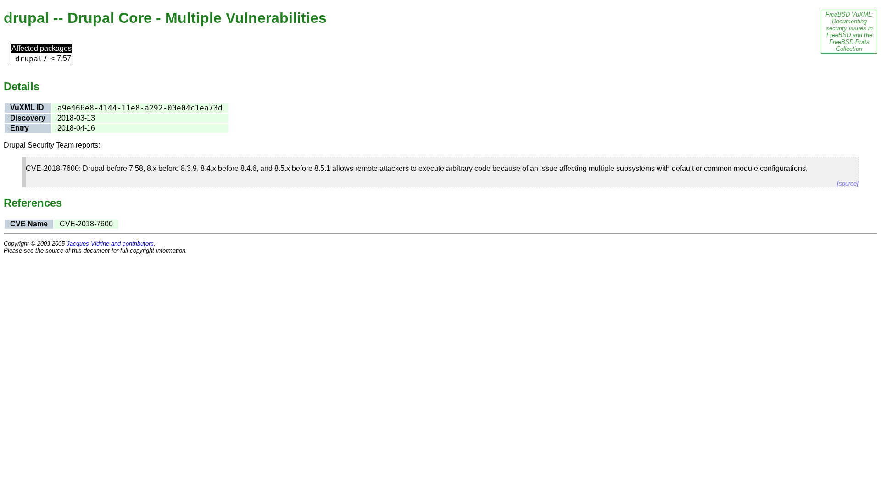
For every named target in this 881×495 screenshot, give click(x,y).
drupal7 (31, 59)
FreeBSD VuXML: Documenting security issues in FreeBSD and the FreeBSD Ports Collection (849, 31)
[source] (848, 183)
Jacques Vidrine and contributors (110, 243)
